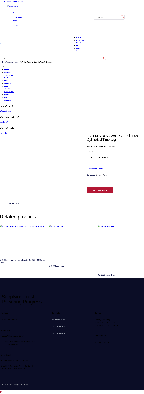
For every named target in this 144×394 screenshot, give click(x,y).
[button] (8, 9)
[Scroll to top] (1, 392)
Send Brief (4, 122)
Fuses (16, 62)
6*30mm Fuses (101, 175)
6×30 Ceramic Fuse (107, 275)
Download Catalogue (95, 168)
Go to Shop (4, 133)
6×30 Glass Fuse (56, 266)
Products (9, 62)
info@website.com (6, 111)
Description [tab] (14, 203)
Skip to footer (18, 1)
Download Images (100, 190)
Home (4, 62)
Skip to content (6, 1)
